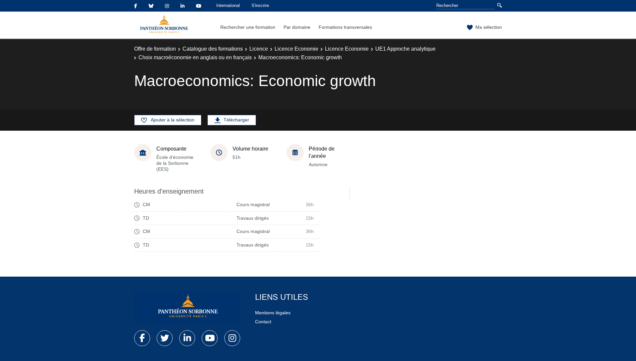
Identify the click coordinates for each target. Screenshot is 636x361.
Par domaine (297, 27)
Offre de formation (155, 49)
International (228, 5)
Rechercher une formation (247, 27)
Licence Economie (296, 49)
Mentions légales (273, 312)
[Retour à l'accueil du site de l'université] (187, 307)
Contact (263, 321)
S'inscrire (260, 5)
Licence (258, 49)
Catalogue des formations (213, 49)
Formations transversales (345, 27)
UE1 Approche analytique (405, 49)
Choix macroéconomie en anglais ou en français (195, 57)
